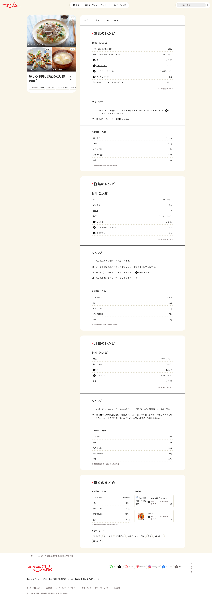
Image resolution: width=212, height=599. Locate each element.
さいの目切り (121, 266)
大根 (95, 358)
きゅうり (96, 205)
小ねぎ (95, 210)
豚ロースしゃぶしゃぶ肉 (102, 49)
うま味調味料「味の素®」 (107, 227)
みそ (95, 381)
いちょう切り (135, 409)
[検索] (179, 5)
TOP (31, 556)
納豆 (95, 216)
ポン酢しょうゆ (103, 76)
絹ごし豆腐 (97, 364)
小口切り (145, 266)
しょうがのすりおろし (105, 71)
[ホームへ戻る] (11, 5)
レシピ (40, 556)
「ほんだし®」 (102, 65)
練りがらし (101, 233)
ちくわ (95, 199)
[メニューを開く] (207, 5)
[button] (191, 5)
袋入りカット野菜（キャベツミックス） (108, 54)
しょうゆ (100, 221)
